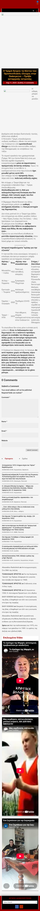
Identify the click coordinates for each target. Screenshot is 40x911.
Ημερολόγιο (18, 470)
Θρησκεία (25, 470)
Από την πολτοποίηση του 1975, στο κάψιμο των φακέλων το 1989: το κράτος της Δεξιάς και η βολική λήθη (19, 628)
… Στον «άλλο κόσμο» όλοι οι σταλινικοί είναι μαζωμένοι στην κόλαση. (18, 508)
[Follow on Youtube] (37, 4)
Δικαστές (17, 560)
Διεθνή (20, 83)
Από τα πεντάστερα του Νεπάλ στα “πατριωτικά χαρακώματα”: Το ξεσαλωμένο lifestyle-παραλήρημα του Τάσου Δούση (19, 528)
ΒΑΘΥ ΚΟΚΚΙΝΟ (8, 597)
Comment (6, 397)
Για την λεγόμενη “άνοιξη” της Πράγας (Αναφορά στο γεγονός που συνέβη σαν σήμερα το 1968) (19, 577)
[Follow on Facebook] (37, 2)
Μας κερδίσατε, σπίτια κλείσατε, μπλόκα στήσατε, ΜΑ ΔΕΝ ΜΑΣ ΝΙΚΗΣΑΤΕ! (18, 721)
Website (5, 441)
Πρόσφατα (9, 459)
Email (4, 431)
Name (4, 422)
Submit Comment (32, 450)
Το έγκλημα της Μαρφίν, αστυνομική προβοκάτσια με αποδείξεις (19, 644)
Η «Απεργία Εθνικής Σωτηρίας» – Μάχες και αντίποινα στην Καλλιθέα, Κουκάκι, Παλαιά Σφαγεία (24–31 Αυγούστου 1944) (17, 488)
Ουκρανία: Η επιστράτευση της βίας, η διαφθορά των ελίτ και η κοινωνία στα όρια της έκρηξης (19, 600)
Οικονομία (17, 481)
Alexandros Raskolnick (10, 567)
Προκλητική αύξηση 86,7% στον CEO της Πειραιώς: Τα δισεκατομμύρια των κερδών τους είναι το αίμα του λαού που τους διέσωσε (20, 477)
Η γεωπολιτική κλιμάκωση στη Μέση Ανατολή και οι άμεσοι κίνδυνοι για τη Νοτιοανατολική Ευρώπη (19, 619)
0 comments (29, 83)
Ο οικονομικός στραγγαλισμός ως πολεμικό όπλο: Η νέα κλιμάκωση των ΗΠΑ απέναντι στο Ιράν (20, 547)
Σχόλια (24, 459)
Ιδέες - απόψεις (19, 511)
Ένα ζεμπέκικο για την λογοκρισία (18, 820)
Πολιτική (24, 481)
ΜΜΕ (15, 532)
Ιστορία (31, 560)
